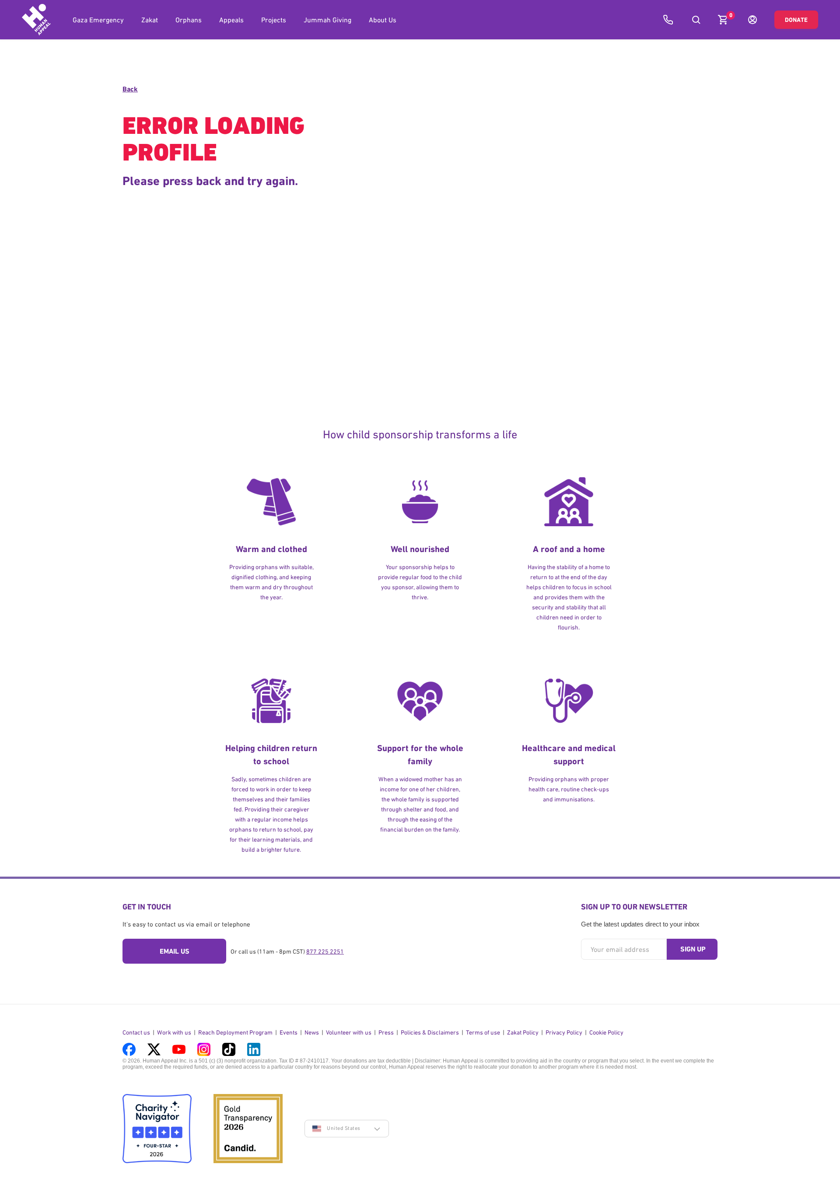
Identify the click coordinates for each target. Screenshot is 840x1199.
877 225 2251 (325, 951)
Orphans (188, 20)
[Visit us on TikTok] (228, 1049)
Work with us (174, 1032)
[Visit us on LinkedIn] (253, 1049)
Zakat (149, 20)
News (311, 1032)
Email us (174, 951)
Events (289, 1032)
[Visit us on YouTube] (179, 1049)
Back (130, 89)
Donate (796, 19)
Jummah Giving (327, 20)
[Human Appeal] (36, 19)
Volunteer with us (348, 1032)
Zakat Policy (523, 1032)
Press (386, 1032)
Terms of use (483, 1032)
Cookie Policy (606, 1032)
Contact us (136, 1032)
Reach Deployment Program (235, 1032)
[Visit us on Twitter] (154, 1049)
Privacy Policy (564, 1032)
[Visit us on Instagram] (203, 1049)
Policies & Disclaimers (430, 1032)
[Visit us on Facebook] (129, 1049)
